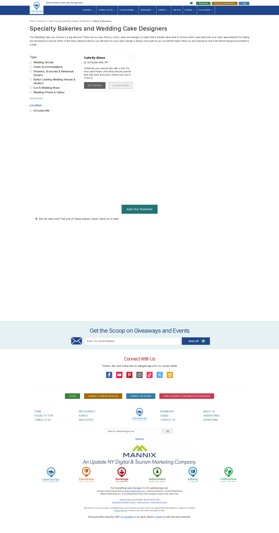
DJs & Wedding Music (46, 87)
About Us (209, 411)
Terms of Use (143, 502)
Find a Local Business (224, 3)
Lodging (86, 10)
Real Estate (86, 419)
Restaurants (87, 411)
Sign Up (194, 341)
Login (244, 3)
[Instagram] (139, 375)
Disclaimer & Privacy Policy (124, 502)
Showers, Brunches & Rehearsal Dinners (53, 73)
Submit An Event (140, 396)
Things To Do (105, 10)
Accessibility (127, 516)
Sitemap (139, 438)
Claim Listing (121, 85)
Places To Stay (44, 415)
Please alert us (120, 510)
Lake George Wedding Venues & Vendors (69, 21)
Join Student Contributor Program (186, 396)
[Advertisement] (139, 282)
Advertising (210, 419)
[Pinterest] (129, 375)
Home (33, 21)
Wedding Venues (43, 62)
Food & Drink (127, 10)
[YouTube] (119, 375)
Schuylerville (41, 110)
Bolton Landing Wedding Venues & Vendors (54, 81)
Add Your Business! (140, 209)
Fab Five (177, 10)
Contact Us (167, 419)
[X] (160, 375)
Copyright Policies (159, 502)
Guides (188, 10)
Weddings (146, 10)
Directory (42, 21)
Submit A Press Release (103, 396)
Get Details (95, 85)
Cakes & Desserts (101, 21)
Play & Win (204, 10)
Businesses (167, 411)
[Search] (167, 431)
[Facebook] (109, 375)
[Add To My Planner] (131, 58)
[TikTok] (150, 375)
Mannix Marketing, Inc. (135, 491)
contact (158, 516)
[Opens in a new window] (86, 474)
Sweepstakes (211, 415)
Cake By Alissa (94, 57)
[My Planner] (170, 375)
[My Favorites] (191, 3)
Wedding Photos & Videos (49, 92)
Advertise (203, 3)
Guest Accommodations (48, 66)
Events (162, 10)
